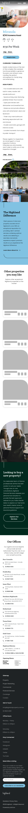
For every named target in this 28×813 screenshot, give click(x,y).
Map (4, 52)
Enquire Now (11, 57)
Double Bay (7, 572)
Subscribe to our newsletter (14, 786)
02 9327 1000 (9, 579)
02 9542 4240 (9, 616)
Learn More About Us (10, 250)
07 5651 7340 (9, 641)
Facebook (6, 742)
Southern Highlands (10, 596)
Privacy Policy (14, 801)
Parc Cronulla (8, 559)
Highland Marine (9, 646)
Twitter (5, 752)
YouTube (6, 756)
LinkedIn (5, 749)
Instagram (6, 745)
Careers (5, 698)
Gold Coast (7, 633)
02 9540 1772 (9, 628)
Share (10, 52)
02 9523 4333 (9, 567)
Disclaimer (6, 801)
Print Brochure (7, 160)
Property (6, 680)
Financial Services (9, 691)
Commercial (7, 687)
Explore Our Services (14, 518)
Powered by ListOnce (9, 807)
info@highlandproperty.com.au (13, 707)
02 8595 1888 (9, 591)
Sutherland (7, 609)
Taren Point (7, 621)
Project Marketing (8, 684)
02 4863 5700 (9, 604)
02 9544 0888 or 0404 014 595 (14, 653)
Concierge (6, 694)
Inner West (7, 584)
